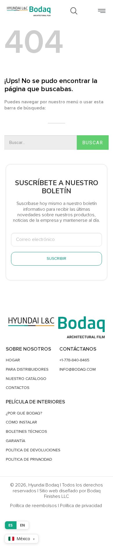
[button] (101, 11)
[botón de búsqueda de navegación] (73, 11)
